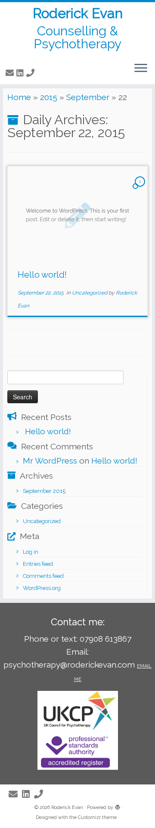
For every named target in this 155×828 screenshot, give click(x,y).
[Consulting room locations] (38, 73)
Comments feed (43, 576)
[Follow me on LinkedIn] (21, 73)
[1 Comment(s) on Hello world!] (141, 188)
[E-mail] (11, 73)
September (87, 97)
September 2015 (44, 491)
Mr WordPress (50, 460)
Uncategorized (90, 293)
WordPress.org (42, 588)
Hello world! (42, 275)
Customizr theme (97, 817)
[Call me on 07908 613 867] (31, 73)
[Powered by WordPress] (118, 806)
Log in (30, 552)
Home (19, 97)
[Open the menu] (140, 68)
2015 (48, 97)
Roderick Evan (78, 13)
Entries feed (38, 564)
